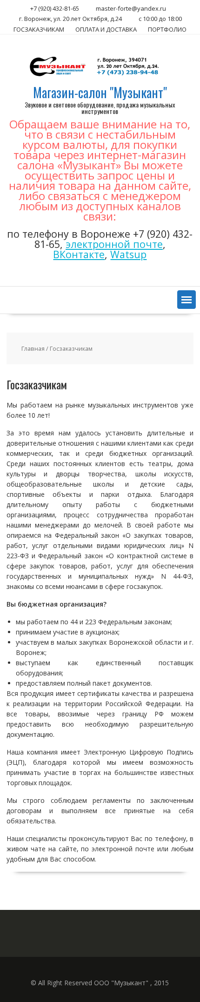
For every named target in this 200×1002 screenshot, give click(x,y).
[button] (186, 299)
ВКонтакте (79, 254)
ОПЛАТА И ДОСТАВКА (106, 29)
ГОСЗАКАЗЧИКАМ (38, 29)
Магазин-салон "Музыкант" (100, 92)
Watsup (128, 254)
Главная (33, 348)
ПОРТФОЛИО (167, 29)
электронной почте (114, 244)
